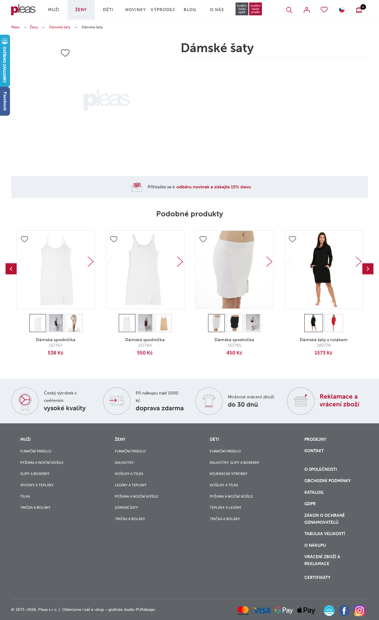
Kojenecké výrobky (228, 474)
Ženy (81, 9)
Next (90, 261)
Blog (190, 9)
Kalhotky (124, 462)
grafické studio (121, 609)
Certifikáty (317, 577)
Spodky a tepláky (37, 485)
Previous (11, 268)
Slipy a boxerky (35, 474)
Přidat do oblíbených (24, 239)
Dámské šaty (59, 27)
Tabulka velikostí (325, 533)
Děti (108, 9)
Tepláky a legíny (225, 507)
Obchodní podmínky (327, 480)
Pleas (15, 27)
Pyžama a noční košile (42, 462)
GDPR (310, 503)
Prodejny (315, 439)
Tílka (25, 496)
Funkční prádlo (35, 451)
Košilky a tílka (129, 474)
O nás (217, 9)
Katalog (314, 492)
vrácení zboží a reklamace (322, 560)
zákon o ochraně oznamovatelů (324, 519)
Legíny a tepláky (130, 485)
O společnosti (321, 469)
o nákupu (315, 545)
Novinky (135, 9)
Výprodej (163, 9)
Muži (54, 9)
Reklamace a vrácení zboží (339, 400)
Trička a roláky (35, 507)
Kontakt (314, 450)
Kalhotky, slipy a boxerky (234, 462)
